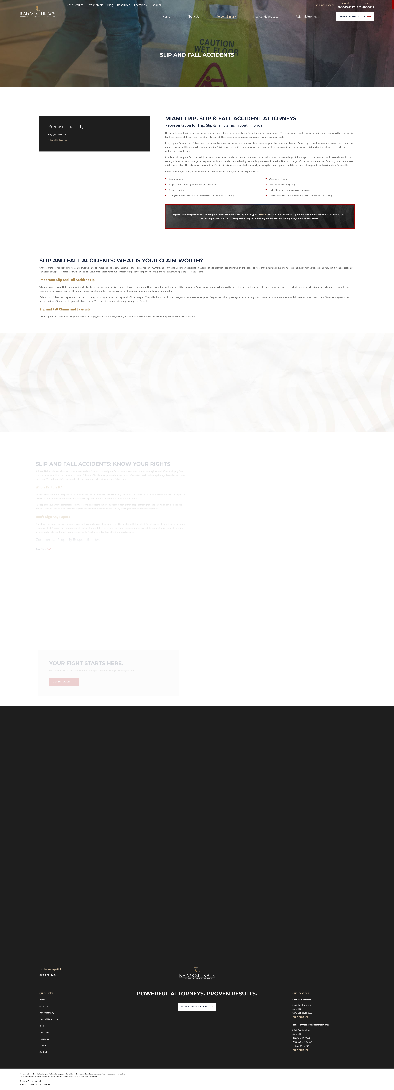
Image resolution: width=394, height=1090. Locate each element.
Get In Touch (65, 681)
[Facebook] (353, 971)
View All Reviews (194, 398)
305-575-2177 (346, 7)
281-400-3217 (365, 7)
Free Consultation (352, 16)
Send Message (197, 934)
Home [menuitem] (166, 16)
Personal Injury (46, 1012)
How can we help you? (49, 907)
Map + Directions (300, 1016)
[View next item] (353, 375)
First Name (44, 880)
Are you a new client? (49, 898)
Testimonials (95, 5)
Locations (140, 5)
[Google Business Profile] (345, 971)
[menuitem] (94, 134)
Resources (123, 5)
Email (200, 889)
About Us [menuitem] (193, 16)
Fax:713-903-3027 (300, 1045)
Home (42, 999)
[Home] (38, 11)
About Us (43, 1006)
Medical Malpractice (48, 1019)
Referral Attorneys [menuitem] (307, 16)
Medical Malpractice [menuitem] (265, 16)
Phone (42, 889)
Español (156, 5)
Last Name (203, 880)
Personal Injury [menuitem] (226, 16)
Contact (43, 1052)
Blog (110, 5)
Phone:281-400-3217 (302, 1041)
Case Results (75, 5)
